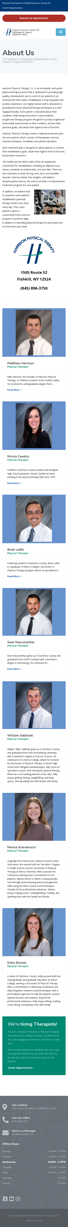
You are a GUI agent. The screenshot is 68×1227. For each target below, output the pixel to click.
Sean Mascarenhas (20, 642)
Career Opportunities (12, 7)
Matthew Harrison (20, 363)
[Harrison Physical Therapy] (21, 31)
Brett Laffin (15, 550)
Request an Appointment (34, 18)
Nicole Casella (18, 456)
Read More (13, 389)
